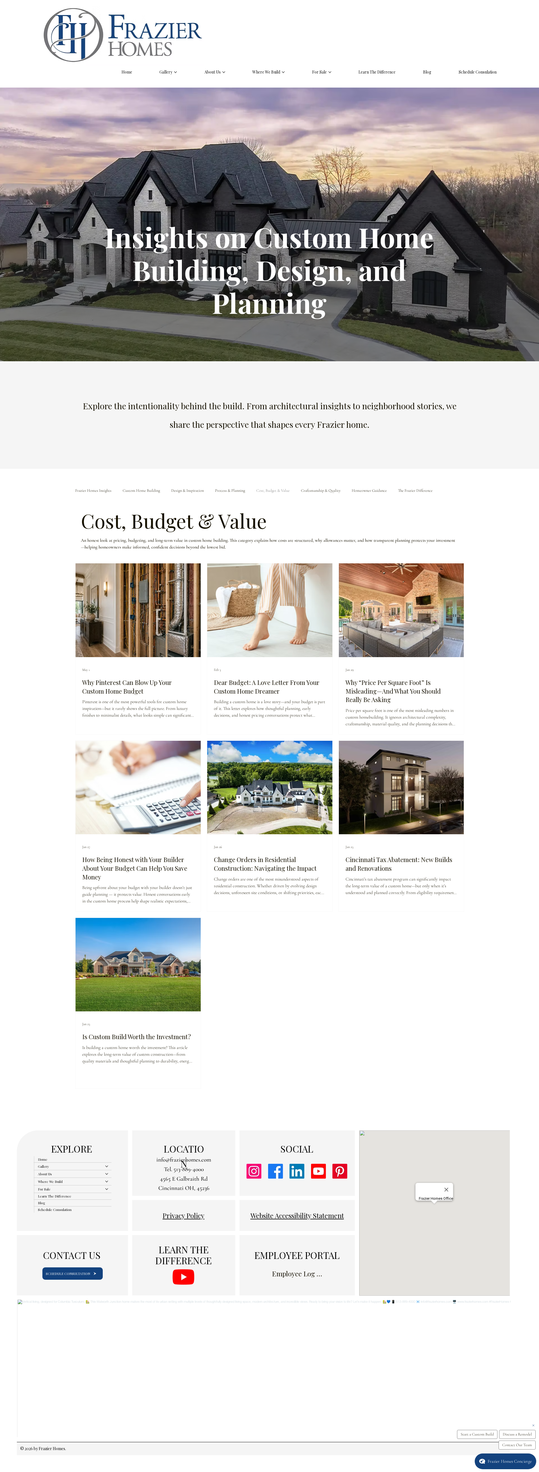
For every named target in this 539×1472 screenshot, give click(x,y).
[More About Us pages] (223, 72)
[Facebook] (275, 1171)
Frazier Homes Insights (93, 490)
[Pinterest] (339, 1171)
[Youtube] (318, 1171)
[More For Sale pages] (329, 72)
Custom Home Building (141, 490)
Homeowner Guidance (369, 490)
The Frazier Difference (415, 490)
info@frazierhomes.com (183, 1159)
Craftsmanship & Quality (321, 490)
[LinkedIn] (296, 1171)
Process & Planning (230, 490)
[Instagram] (253, 1171)
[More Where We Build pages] (283, 72)
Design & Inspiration (187, 490)
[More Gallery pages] (175, 72)
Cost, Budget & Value (273, 490)
